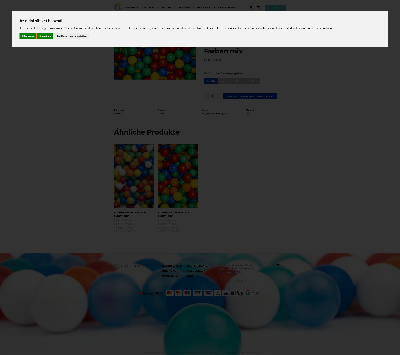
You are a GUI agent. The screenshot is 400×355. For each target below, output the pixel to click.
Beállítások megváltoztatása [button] (72, 36)
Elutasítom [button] (45, 36)
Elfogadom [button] (28, 36)
